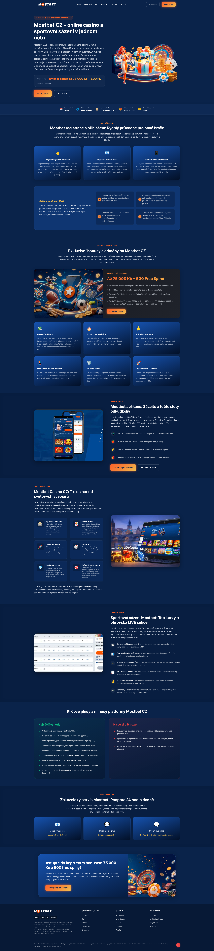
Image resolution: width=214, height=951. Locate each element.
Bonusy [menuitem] (104, 4)
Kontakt (153, 926)
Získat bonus (42, 93)
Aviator (119, 930)
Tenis (84, 919)
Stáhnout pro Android (123, 467)
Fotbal (84, 915)
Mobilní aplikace (156, 919)
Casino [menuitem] (78, 4)
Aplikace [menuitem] (113, 4)
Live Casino (120, 919)
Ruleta (118, 923)
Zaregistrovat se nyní (58, 888)
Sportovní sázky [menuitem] (90, 4)
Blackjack (119, 926)
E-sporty (85, 930)
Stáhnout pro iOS (148, 467)
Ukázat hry (62, 93)
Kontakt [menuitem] (124, 4)
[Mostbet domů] (47, 4)
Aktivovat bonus (116, 311)
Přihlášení (153, 4)
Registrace (168, 4)
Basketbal (86, 926)
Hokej (84, 923)
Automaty (120, 915)
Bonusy (153, 915)
